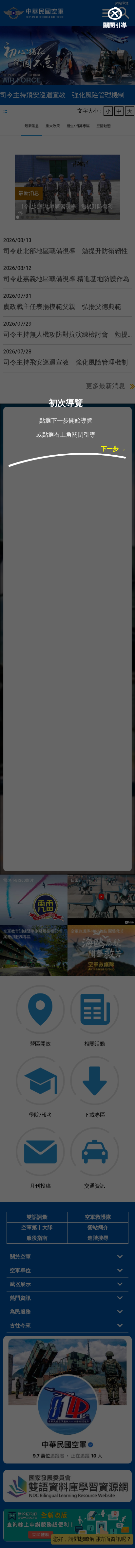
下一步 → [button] (113, 449)
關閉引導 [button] (115, 26)
